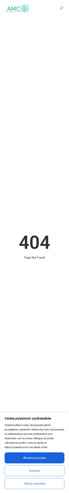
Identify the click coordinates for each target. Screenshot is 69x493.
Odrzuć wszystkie (34, 483)
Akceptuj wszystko (34, 458)
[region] (34, 452)
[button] (61, 8)
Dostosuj (34, 470)
